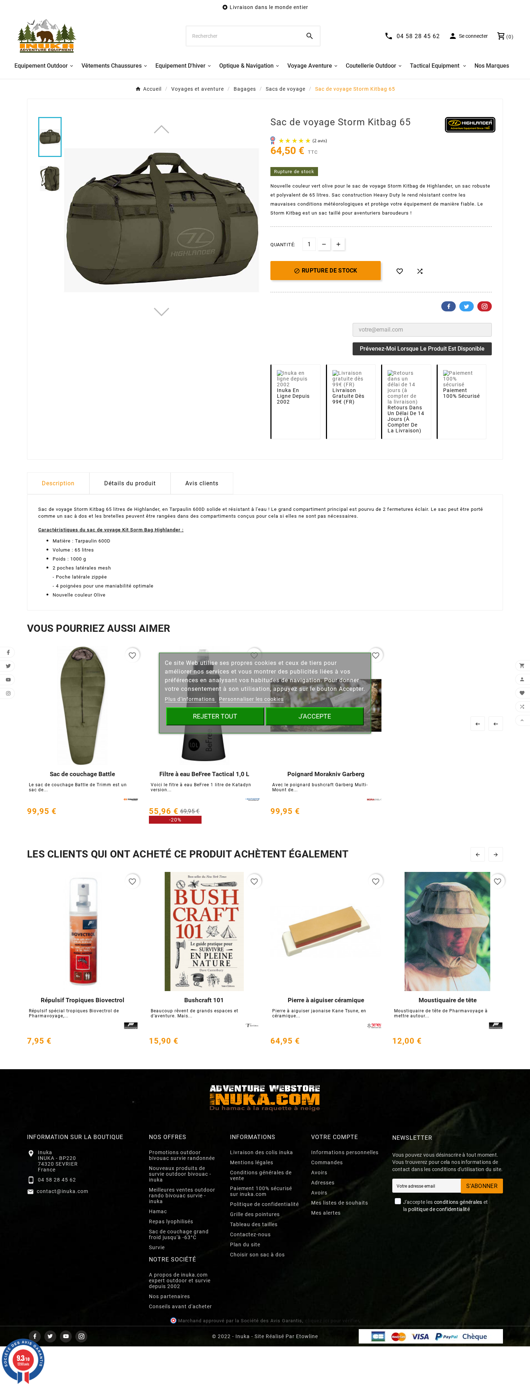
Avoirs (319, 1172)
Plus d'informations (190, 699)
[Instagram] (81, 1336)
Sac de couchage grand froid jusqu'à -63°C (179, 1234)
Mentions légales (251, 1162)
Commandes (327, 1162)
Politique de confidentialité (264, 1204)
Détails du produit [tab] (130, 483)
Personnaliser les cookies (251, 699)
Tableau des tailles (254, 1224)
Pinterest (484, 306)
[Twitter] (50, 1336)
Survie (157, 1247)
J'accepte (315, 716)
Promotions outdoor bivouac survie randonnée (182, 1155)
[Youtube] (66, 1336)
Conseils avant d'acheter (180, 1306)
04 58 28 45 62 (57, 1180)
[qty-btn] (338, 244)
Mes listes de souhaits (339, 1203)
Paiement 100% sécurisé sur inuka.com (261, 1191)
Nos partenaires (169, 1296)
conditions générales (458, 1202)
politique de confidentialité (438, 1209)
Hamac (158, 1211)
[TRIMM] (131, 799)
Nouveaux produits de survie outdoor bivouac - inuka (180, 1174)
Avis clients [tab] (201, 483)
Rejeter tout (215, 716)
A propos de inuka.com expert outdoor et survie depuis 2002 (180, 1280)
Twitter (466, 306)
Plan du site (245, 1244)
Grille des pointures (255, 1214)
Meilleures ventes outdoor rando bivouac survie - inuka (182, 1195)
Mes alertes (326, 1213)
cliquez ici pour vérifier (332, 1320)
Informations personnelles (345, 1152)
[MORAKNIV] (374, 799)
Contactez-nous (250, 1234)
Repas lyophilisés (171, 1221)
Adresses (323, 1182)
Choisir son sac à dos (257, 1254)
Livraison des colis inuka (261, 1152)
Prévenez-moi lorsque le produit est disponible (422, 348)
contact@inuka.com (62, 1191)
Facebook (448, 306)
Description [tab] (58, 483)
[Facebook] (35, 1336)
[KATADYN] (252, 799)
